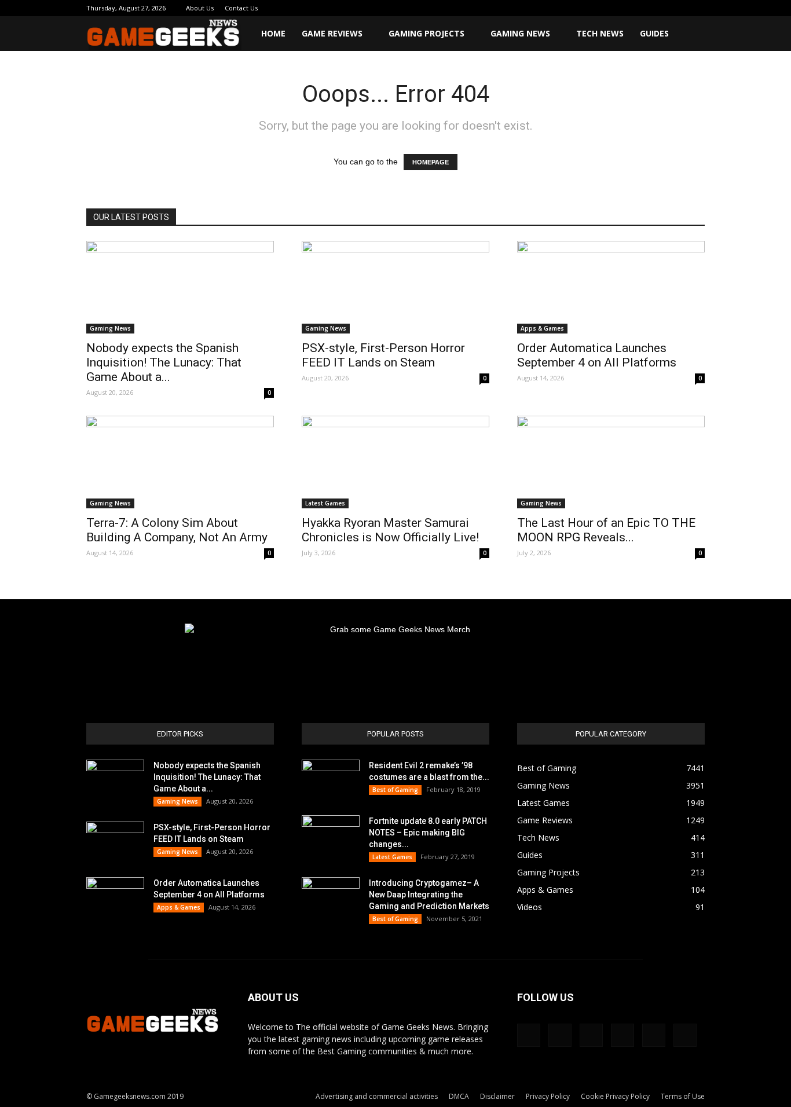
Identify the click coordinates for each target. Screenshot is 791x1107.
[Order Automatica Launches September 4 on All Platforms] (611, 287)
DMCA (459, 1096)
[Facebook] (600, 8)
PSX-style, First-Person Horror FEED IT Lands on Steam (383, 355)
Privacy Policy (548, 1096)
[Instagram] (619, 8)
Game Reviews (332, 33)
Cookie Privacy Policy (615, 1096)
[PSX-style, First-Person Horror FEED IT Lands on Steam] (395, 287)
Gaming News (520, 33)
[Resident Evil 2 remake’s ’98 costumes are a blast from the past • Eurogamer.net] (331, 780)
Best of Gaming (395, 790)
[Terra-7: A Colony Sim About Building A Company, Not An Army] (180, 462)
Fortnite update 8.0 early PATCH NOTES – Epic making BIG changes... (428, 832)
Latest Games (325, 503)
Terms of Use (683, 1096)
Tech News (600, 33)
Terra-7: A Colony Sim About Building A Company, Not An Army (177, 530)
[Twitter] (658, 8)
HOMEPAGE (430, 162)
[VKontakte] (677, 8)
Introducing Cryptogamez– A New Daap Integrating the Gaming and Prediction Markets (429, 894)
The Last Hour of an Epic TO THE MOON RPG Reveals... (606, 530)
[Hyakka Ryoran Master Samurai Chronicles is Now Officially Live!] (395, 462)
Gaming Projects (426, 33)
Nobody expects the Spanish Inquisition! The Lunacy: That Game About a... (163, 362)
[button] (691, 34)
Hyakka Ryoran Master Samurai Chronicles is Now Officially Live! (390, 530)
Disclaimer (497, 1096)
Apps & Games (542, 328)
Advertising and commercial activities (377, 1096)
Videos (529, 906)
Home (273, 33)
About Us (200, 7)
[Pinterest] (638, 8)
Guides (654, 33)
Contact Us (241, 7)
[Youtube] (696, 8)
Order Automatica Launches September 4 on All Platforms (596, 355)
